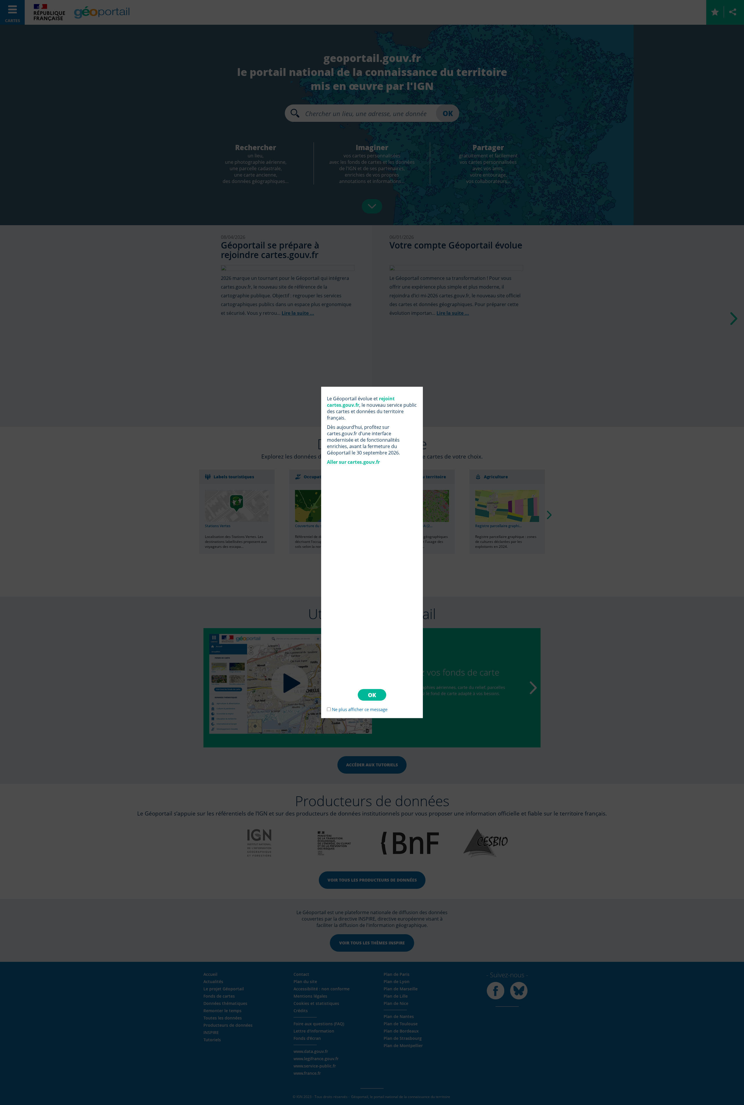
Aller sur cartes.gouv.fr (353, 462)
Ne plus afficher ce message (359, 710)
